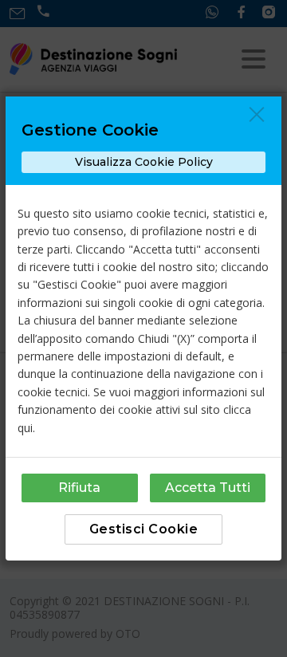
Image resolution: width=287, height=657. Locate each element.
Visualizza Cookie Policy (144, 162)
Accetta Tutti (207, 487)
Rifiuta (79, 487)
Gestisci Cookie (144, 529)
